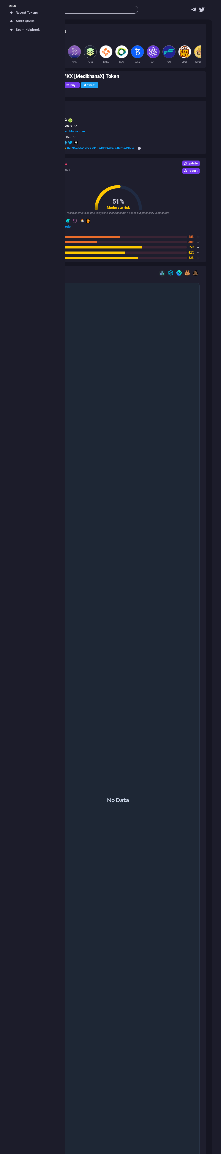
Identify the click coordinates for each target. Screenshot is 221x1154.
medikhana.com (73, 131)
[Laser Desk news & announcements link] (202, 10)
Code (66, 226)
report (193, 170)
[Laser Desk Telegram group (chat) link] (193, 10)
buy (72, 85)
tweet (91, 85)
